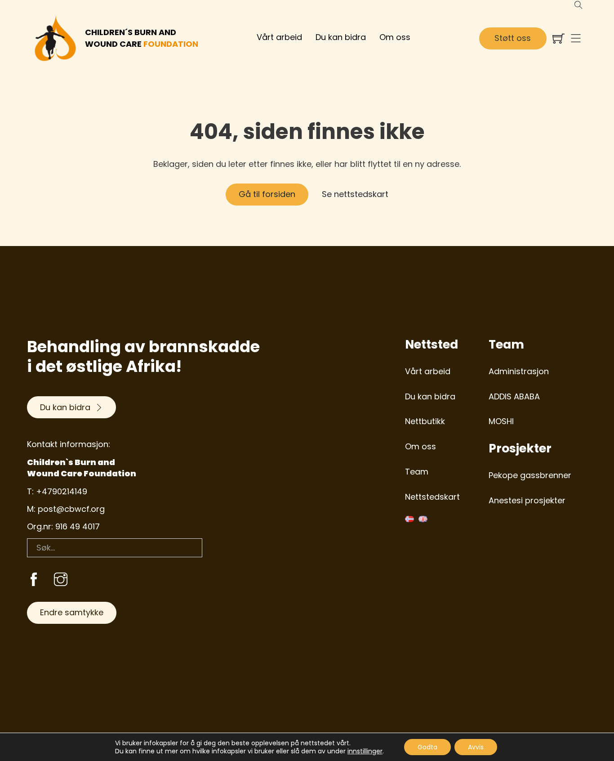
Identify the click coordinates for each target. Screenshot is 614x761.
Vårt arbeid (279, 37)
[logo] (55, 38)
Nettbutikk (425, 421)
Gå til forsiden (267, 194)
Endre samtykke (71, 612)
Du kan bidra (341, 37)
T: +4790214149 (57, 491)
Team (416, 471)
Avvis (476, 747)
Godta (427, 747)
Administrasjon (519, 371)
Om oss (394, 37)
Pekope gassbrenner (530, 475)
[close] (576, 38)
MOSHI (501, 421)
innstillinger (365, 751)
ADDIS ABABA (514, 396)
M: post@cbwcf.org (66, 509)
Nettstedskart (432, 496)
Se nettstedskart (355, 194)
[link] (33, 580)
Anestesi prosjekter (527, 500)
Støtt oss (512, 38)
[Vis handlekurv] (558, 38)
